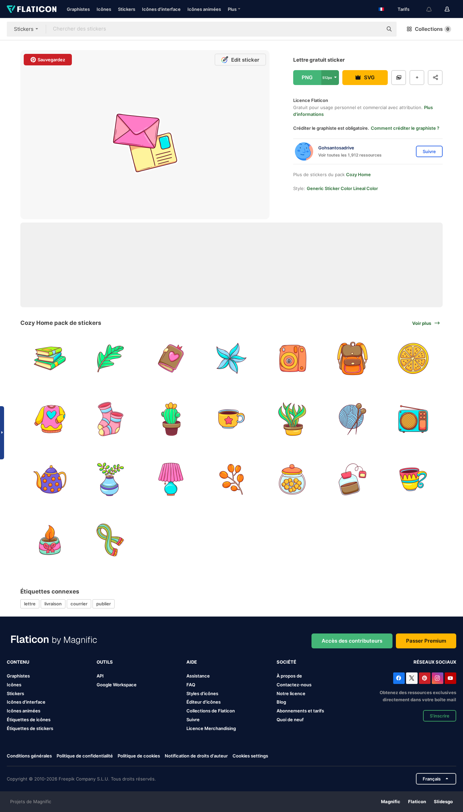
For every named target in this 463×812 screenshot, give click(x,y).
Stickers (126, 9)
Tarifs (403, 9)
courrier (79, 603)
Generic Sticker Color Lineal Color (342, 188)
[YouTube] (450, 678)
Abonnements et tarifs (300, 710)
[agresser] (413, 479)
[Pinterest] (424, 678)
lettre (30, 603)
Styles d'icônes (202, 693)
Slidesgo (443, 801)
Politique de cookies (139, 755)
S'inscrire (439, 716)
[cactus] (171, 419)
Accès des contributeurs (352, 641)
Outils (105, 662)
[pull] (50, 419)
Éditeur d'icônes (203, 702)
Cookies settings (250, 755)
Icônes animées (204, 9)
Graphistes (78, 9)
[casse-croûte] (292, 479)
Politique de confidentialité (85, 755)
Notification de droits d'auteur (196, 755)
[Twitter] (412, 678)
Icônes (104, 9)
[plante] (292, 419)
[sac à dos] (353, 358)
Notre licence (291, 693)
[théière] (50, 479)
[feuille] (110, 358)
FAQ (190, 684)
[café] (231, 419)
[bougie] (50, 540)
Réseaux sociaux (435, 662)
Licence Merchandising (211, 728)
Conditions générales (29, 755)
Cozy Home (358, 174)
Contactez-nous (294, 684)
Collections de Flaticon (210, 710)
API (100, 676)
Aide (191, 662)
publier (103, 603)
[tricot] (353, 419)
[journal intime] (171, 358)
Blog (281, 702)
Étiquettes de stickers (30, 728)
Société (286, 662)
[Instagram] (437, 678)
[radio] (413, 419)
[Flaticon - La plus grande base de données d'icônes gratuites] (32, 9)
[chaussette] (110, 419)
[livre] (50, 358)
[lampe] (171, 479)
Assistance (198, 676)
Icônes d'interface (161, 9)
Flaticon (417, 801)
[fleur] (231, 358)
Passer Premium (426, 641)
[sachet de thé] (353, 479)
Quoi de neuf (290, 719)
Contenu (18, 662)
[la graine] (231, 479)
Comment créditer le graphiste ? (405, 128)
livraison (53, 603)
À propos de (289, 676)
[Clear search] (374, 29)
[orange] (413, 358)
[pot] (110, 479)
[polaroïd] (292, 358)
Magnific (390, 801)
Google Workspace (117, 684)
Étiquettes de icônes (29, 719)
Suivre (193, 719)
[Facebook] (399, 678)
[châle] (110, 540)
